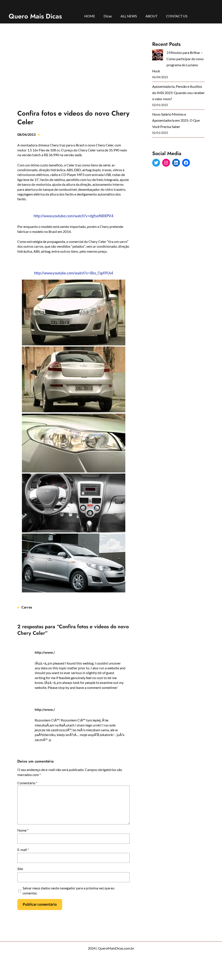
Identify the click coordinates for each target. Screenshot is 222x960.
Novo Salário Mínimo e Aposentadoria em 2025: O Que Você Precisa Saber (176, 120)
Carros (26, 607)
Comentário (27, 783)
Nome (22, 830)
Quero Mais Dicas (35, 16)
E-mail (23, 849)
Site (20, 869)
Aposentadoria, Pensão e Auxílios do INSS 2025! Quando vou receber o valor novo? (178, 92)
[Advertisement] (73, 73)
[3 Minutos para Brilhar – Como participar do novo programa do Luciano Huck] (157, 56)
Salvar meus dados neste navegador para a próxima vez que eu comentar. (68, 890)
